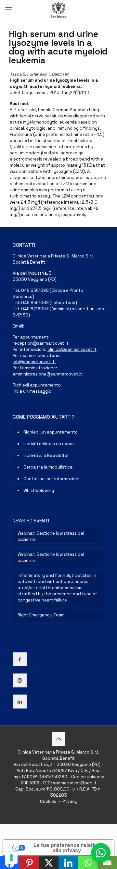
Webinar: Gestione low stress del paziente (51, 536)
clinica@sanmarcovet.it (72, 349)
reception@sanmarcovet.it (41, 343)
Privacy (69, 801)
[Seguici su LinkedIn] (20, 701)
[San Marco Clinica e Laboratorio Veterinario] (58, 10)
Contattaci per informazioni (51, 479)
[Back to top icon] (58, 739)
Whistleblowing (38, 490)
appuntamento (46, 385)
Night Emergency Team (41, 615)
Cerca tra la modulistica (47, 467)
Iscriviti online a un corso (48, 443)
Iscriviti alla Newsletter (46, 455)
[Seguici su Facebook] (20, 659)
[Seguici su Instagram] (20, 680)
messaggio (40, 391)
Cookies (48, 801)
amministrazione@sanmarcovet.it (47, 374)
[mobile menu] (8, 9)
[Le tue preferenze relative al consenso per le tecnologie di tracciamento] (11, 857)
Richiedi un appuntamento (50, 432)
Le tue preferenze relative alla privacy (66, 847)
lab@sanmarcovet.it (34, 361)
